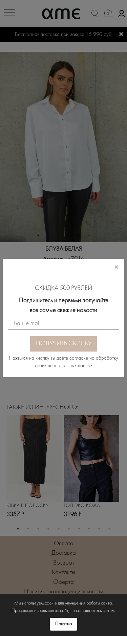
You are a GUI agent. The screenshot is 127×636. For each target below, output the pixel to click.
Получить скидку (63, 343)
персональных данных (70, 365)
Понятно (63, 624)
